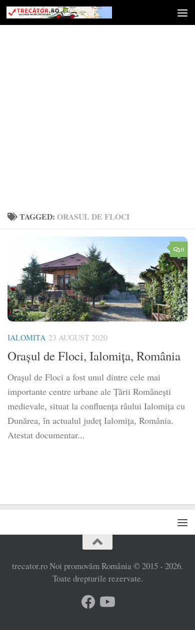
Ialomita (27, 337)
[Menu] (182, 12)
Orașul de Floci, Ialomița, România (94, 355)
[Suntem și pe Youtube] (107, 602)
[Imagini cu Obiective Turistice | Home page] (76, 12)
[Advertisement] (97, 102)
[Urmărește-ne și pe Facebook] (89, 602)
